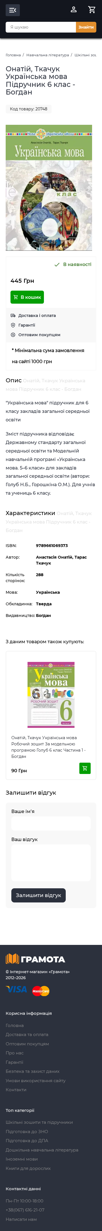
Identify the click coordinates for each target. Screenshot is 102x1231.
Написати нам (21, 1219)
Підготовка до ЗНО (27, 1131)
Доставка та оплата (27, 1034)
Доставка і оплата (37, 315)
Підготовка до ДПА (27, 1140)
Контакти (16, 1089)
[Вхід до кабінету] (73, 10)
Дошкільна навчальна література (42, 1150)
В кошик (31, 297)
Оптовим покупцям (39, 334)
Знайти (86, 27)
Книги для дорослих (28, 1168)
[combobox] (41, 27)
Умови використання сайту (35, 1080)
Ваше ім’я (23, 811)
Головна (13, 55)
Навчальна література (47, 55)
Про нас (15, 1053)
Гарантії (26, 325)
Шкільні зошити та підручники (39, 1122)
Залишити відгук (38, 895)
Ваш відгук (24, 839)
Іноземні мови (22, 1159)
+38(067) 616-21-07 (25, 1210)
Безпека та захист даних (33, 1071)
